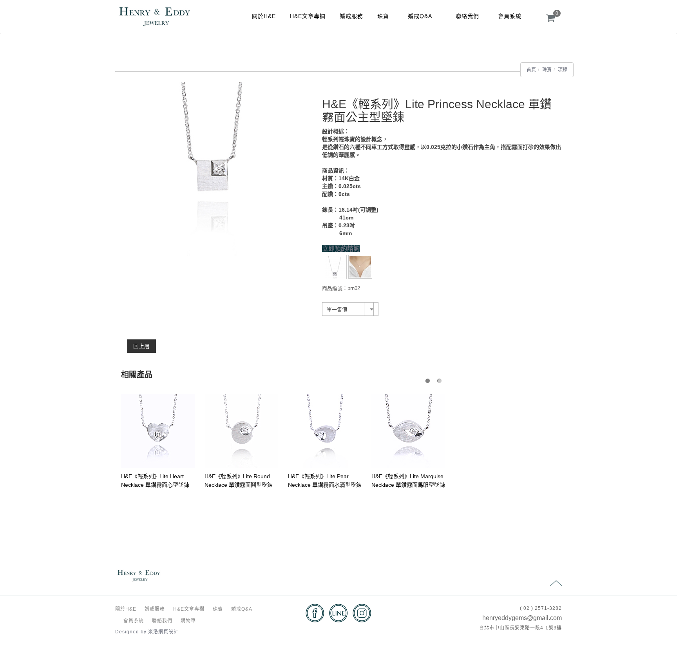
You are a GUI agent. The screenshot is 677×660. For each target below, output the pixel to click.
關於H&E (264, 16)
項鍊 (562, 70)
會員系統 (509, 16)
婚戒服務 (351, 16)
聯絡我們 (467, 16)
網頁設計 (168, 632)
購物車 (188, 621)
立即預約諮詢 (341, 248)
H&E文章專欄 (308, 16)
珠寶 (383, 16)
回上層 (141, 346)
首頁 (531, 70)
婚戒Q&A (420, 16)
